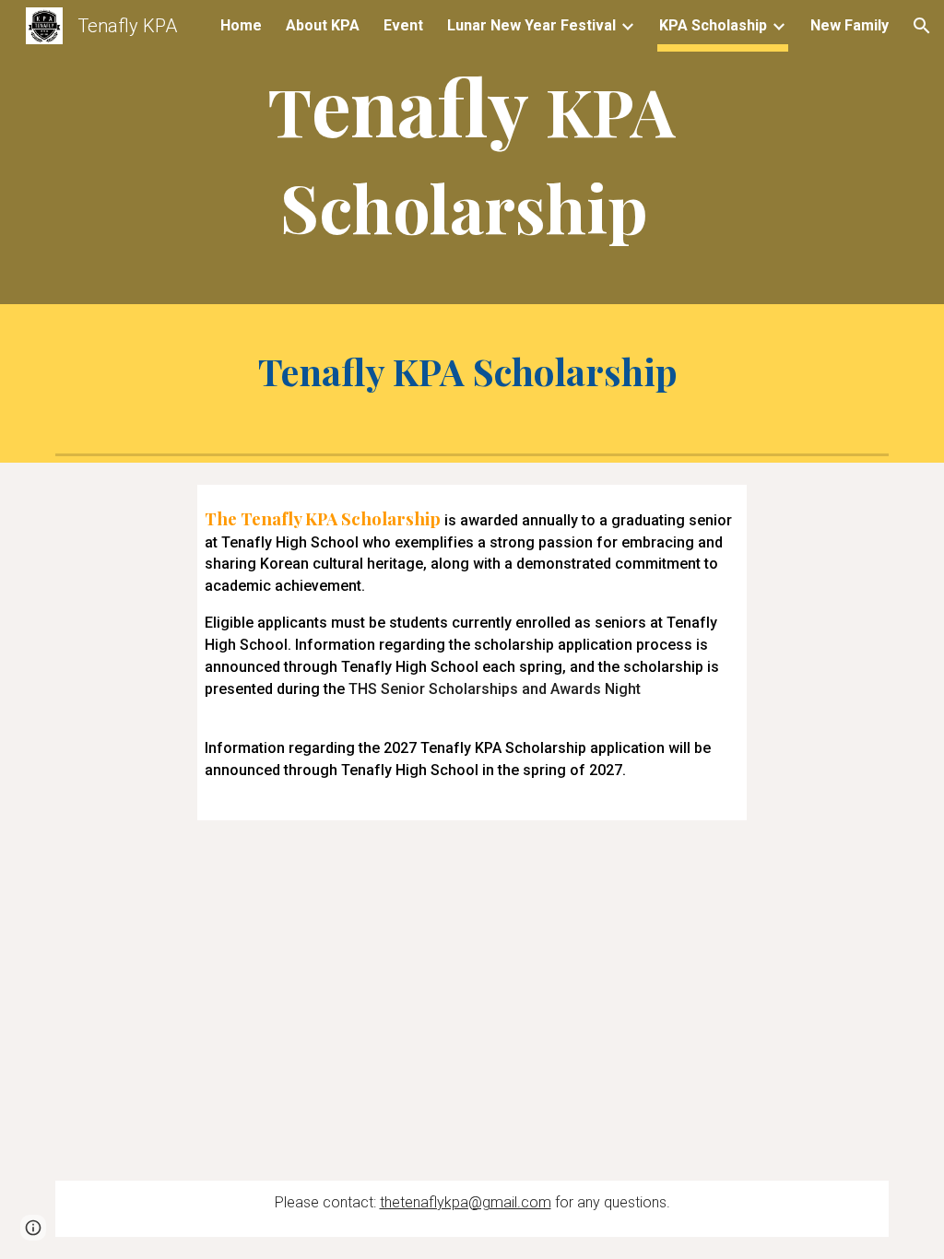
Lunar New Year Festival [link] (531, 25)
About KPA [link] (323, 25)
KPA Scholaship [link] (713, 25)
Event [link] (403, 25)
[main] (471, 157)
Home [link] (241, 25)
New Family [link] (849, 25)
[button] (922, 26)
